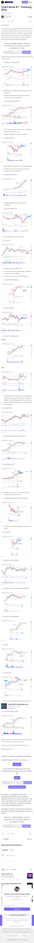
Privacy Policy (17, 921)
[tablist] (8, 850)
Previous (6, 839)
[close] (29, 887)
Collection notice (27, 932)
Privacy (16, 932)
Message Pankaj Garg (18, 787)
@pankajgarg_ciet (24, 760)
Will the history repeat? (7, 876)
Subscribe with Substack (18, 915)
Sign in (30, 2)
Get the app (25, 936)
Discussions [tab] (13, 869)
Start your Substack (12, 936)
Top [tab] (3, 869)
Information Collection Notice (20, 920)
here (28, 745)
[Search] (31, 869)
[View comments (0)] (8, 21)
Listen (30, 17)
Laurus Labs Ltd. (6, 874)
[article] (17, 877)
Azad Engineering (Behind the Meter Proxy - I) (11, 884)
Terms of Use (25, 918)
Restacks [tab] (11, 850)
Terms (20, 932)
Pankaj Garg (8, 16)
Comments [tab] (5, 850)
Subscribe (24, 2)
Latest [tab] (7, 869)
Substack (9, 939)
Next (28, 839)
